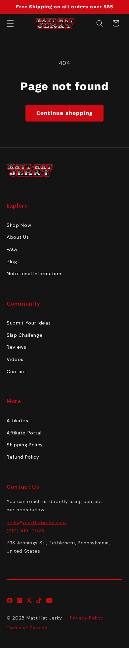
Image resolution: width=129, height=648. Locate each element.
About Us (18, 237)
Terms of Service (27, 628)
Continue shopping (64, 113)
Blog (12, 262)
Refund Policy (23, 457)
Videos (15, 359)
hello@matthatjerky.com (36, 522)
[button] (10, 23)
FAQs (13, 249)
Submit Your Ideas (29, 323)
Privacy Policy (86, 618)
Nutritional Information (34, 273)
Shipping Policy (25, 445)
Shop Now (19, 225)
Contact (16, 371)
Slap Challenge (24, 335)
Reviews (16, 347)
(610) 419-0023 (25, 531)
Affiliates (17, 421)
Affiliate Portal (24, 433)
